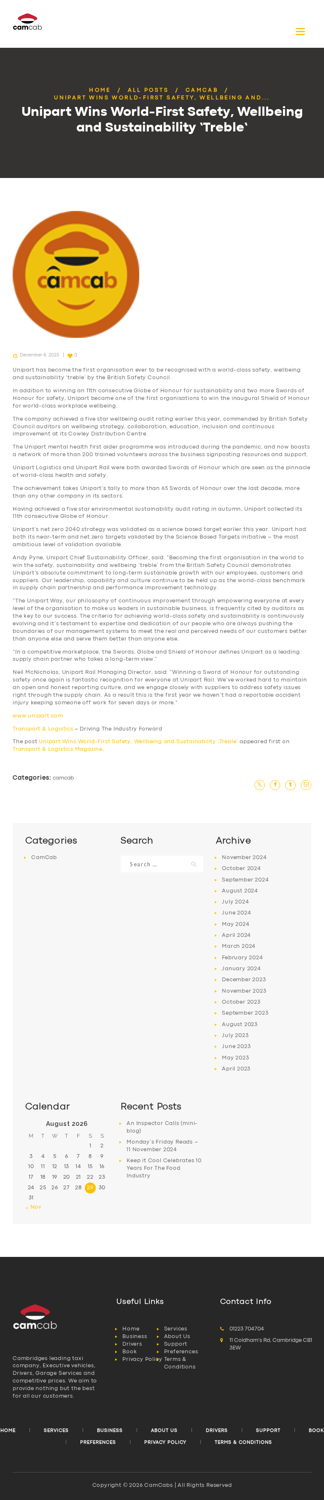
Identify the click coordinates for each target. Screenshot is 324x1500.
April (236, 935)
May (235, 924)
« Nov (33, 1207)
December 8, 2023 (39, 355)
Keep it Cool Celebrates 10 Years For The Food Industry (164, 1168)
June (236, 913)
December (244, 979)
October (241, 868)
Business (134, 1336)
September (245, 880)
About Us (177, 1336)
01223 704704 (247, 1329)
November (244, 857)
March (239, 946)
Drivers (132, 1344)
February (242, 957)
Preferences (181, 1351)
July (235, 902)
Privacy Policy (142, 1359)
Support (176, 1344)
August (240, 891)
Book (129, 1351)
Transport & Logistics (43, 729)
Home (100, 90)
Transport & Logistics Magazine (58, 749)
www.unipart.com (38, 716)
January (241, 968)
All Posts (148, 90)
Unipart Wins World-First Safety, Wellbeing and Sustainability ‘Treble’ (138, 741)
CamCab (202, 90)
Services (175, 1329)
